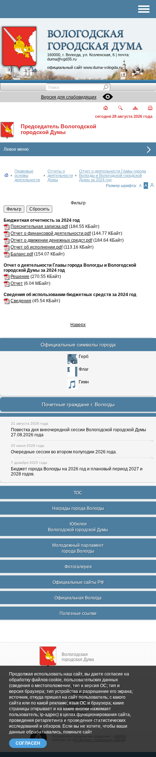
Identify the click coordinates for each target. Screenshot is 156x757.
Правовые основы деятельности (27, 175)
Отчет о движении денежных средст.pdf (51, 240)
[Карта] (131, 108)
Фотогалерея (78, 566)
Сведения (21, 300)
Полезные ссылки (78, 613)
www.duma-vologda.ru (103, 67)
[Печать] (146, 108)
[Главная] (101, 108)
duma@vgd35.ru (62, 59)
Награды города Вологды (78, 508)
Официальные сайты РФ (78, 582)
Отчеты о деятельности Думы (60, 175)
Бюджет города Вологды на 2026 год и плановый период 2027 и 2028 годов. (77, 471)
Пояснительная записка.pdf (39, 226)
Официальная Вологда (78, 597)
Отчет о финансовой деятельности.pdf (51, 233)
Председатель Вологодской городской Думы (58, 129)
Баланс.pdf (22, 254)
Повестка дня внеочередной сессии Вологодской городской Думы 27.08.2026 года (78, 432)
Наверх (78, 324)
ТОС (78, 492)
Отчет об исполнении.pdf (36, 247)
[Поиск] (116, 108)
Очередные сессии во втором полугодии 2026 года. (64, 451)
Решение (20, 276)
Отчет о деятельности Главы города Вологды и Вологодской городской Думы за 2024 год (112, 175)
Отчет (17, 283)
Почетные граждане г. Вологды (78, 404)
